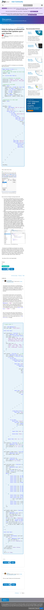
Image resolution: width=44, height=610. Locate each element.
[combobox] (12, 5)
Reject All (37, 608)
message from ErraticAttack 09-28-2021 (14, 574)
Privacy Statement (6, 604)
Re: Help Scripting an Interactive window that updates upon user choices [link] (28, 24)
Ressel (8, 573)
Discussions (12, 24)
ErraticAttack (9, 280)
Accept (41, 608)
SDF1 (5, 35)
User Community (17, 2)
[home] (5, 1)
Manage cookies (31, 608)
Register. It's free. (34, 11)
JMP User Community (5, 24)
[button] (1, 29)
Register (30, 110)
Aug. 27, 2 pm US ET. (32, 14)
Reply (11, 269)
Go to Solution (5, 266)
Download (4, 8)
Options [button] (5, 599)
